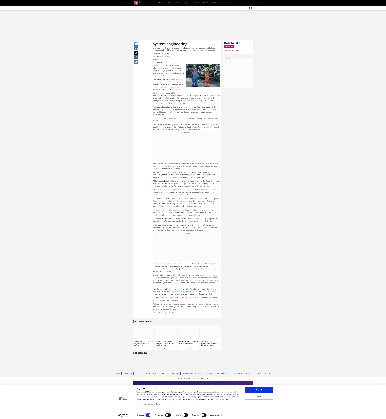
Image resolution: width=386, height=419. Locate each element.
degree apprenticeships (172, 225)
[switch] (168, 415)
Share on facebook (136, 57)
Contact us (128, 373)
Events (205, 3)
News (169, 3)
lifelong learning (179, 275)
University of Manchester (176, 291)
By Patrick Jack (138, 348)
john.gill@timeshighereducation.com (165, 313)
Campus (215, 3)
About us (139, 373)
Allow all (259, 390)
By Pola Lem (204, 348)
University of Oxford (180, 166)
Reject (259, 396)
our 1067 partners (149, 392)
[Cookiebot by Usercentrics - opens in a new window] (123, 415)
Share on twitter (136, 53)
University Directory (262, 373)
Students (196, 3)
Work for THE (151, 373)
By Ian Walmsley (160, 348)
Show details (214, 415)
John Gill (155, 59)
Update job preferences (233, 50)
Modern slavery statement (241, 373)
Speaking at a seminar (161, 172)
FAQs (118, 373)
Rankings (178, 3)
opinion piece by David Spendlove (189, 289)
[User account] (250, 8)
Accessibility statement (191, 373)
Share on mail (136, 62)
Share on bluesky (136, 44)
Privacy (162, 373)
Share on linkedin (136, 48)
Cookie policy (174, 373)
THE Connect (209, 373)
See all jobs (229, 47)
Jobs (187, 3)
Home (161, 3)
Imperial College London (199, 186)
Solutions (225, 3)
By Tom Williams (183, 348)
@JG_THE (161, 62)
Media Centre (222, 373)
